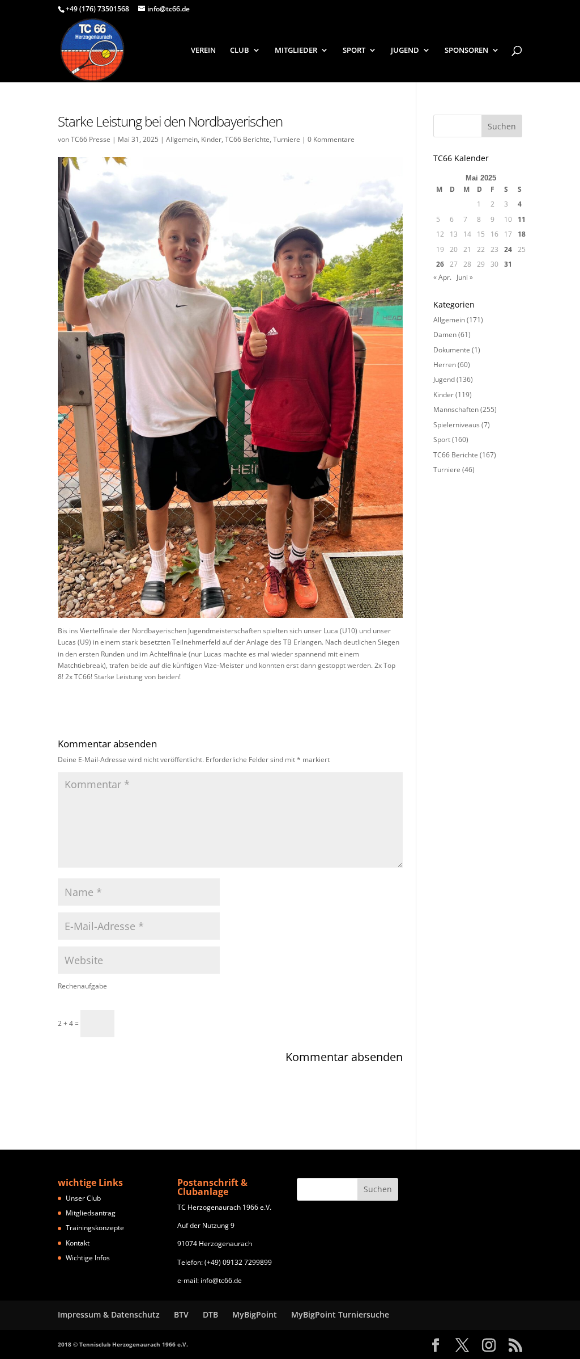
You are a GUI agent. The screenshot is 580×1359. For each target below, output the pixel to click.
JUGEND (405, 50)
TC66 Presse (90, 139)
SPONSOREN (466, 50)
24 (508, 249)
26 (440, 264)
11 (522, 219)
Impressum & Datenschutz (109, 1314)
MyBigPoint (254, 1314)
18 (522, 234)
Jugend (444, 379)
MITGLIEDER (296, 50)
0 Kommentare (331, 139)
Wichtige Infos (88, 1258)
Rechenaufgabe (82, 986)
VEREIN (203, 50)
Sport (441, 439)
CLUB (239, 50)
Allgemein (182, 139)
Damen (445, 334)
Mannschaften (456, 409)
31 (508, 264)
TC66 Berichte (247, 139)
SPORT (354, 50)
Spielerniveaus (456, 425)
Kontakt (77, 1243)
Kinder (211, 139)
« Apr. (442, 277)
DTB (210, 1314)
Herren (444, 364)
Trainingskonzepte (95, 1227)
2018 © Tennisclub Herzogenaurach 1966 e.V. (123, 1344)
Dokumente (451, 350)
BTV (181, 1314)
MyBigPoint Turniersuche (340, 1314)
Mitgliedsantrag (91, 1213)
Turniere (286, 139)
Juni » (465, 277)
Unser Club (83, 1198)
